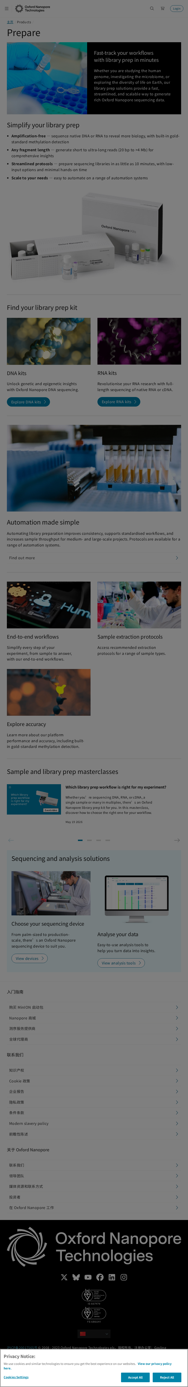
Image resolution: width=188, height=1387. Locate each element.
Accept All (135, 1377)
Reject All (167, 1377)
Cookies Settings (16, 1377)
